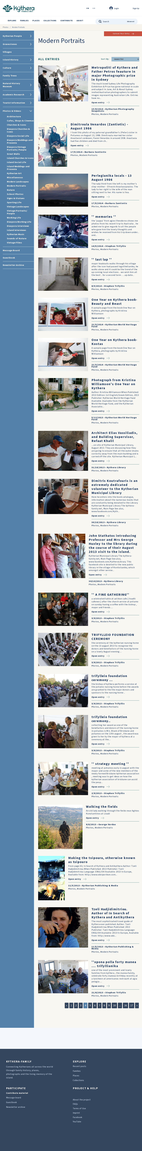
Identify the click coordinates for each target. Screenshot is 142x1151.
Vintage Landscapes (18, 206)
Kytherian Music (15, 234)
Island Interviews (16, 230)
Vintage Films (14, 242)
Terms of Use (79, 1108)
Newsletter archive (15, 1107)
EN (88, 8)
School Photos (15, 194)
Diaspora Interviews (18, 226)
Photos (5, 27)
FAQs (75, 1104)
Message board (13, 1097)
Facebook (77, 1117)
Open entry (98, 102)
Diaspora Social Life (18, 135)
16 (125, 1005)
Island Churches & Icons (20, 158)
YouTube (77, 1121)
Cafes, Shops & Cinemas (20, 120)
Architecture (14, 116)
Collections (49, 20)
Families (24, 20)
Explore (12, 20)
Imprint (76, 1113)
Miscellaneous (15, 177)
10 (114, 1005)
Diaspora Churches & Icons (18, 130)
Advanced (130, 21)
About (80, 20)
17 (131, 1005)
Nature (11, 190)
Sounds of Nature (16, 238)
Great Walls (13, 153)
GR (93, 8)
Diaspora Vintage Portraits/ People (16, 148)
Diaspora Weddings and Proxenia (20, 141)
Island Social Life (16, 162)
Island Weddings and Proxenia (18, 168)
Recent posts (79, 1066)
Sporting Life (14, 202)
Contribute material (17, 1093)
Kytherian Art (14, 173)
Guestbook (11, 1102)
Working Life (14, 217)
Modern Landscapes (18, 181)
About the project (82, 1099)
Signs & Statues (16, 198)
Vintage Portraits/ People (17, 212)
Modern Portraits (16, 185)
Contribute (66, 20)
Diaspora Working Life (19, 221)
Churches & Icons (16, 124)
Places (36, 20)
